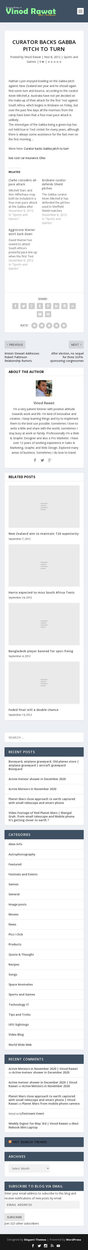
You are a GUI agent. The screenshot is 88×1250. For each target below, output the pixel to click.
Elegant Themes (35, 1239)
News (12, 924)
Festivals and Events (23, 874)
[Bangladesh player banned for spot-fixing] (44, 624)
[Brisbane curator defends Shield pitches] (59, 201)
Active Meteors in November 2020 (32, 789)
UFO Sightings (19, 1024)
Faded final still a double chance (34, 710)
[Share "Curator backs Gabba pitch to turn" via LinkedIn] (56, 306)
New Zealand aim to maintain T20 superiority (44, 534)
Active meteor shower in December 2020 (37, 779)
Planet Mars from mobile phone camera (51, 1103)
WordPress (73, 1239)
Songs (13, 974)
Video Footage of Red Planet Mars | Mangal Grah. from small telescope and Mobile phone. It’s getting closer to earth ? (42, 816)
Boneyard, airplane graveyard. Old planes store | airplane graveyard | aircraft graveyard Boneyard (44, 765)
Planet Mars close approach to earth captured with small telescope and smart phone (42, 800)
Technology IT (19, 1004)
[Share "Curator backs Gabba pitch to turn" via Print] (48, 314)
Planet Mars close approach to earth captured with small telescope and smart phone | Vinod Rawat (42, 1099)
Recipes (14, 964)
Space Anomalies (21, 984)
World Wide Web (20, 1045)
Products (15, 944)
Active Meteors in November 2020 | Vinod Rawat (43, 1069)
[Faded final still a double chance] (44, 683)
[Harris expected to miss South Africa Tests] (44, 565)
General (14, 894)
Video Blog (16, 1034)
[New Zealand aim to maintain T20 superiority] (44, 506)
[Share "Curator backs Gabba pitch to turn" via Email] (40, 314)
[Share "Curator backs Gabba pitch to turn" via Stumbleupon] (73, 306)
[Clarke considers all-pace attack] (25, 199)
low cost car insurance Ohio (27, 158)
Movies (13, 914)
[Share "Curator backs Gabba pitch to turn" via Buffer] (64, 306)
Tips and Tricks (19, 1014)
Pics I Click (16, 934)
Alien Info (15, 844)
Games (13, 884)
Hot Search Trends (29, 1142)
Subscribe (14, 1217)
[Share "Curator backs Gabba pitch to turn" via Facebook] (15, 306)
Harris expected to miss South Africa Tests (41, 592)
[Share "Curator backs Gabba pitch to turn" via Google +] (32, 306)
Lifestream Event (32, 1113)
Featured (15, 864)
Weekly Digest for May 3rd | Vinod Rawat (38, 1123)
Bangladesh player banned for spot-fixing (41, 651)
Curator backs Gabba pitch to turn (46, 148)
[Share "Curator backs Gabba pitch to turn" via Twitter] (23, 306)
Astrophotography (22, 854)
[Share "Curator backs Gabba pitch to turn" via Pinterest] (48, 306)
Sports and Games (22, 994)
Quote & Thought (21, 954)
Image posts (17, 904)
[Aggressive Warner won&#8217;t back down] (25, 249)
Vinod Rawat (32, 57)
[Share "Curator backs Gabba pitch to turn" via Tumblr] (40, 306)
